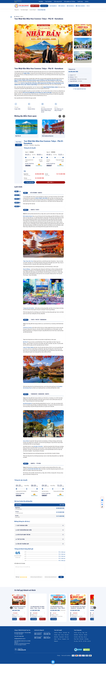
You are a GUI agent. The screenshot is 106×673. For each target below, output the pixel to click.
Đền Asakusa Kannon (47, 136)
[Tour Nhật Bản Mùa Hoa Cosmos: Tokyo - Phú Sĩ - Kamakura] (85, 599)
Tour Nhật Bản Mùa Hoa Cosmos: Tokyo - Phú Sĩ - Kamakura (84, 607)
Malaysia (56, 641)
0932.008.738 (47, 634)
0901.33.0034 (37, 638)
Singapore (64, 639)
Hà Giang (86, 639)
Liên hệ (86, 1)
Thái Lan (59, 639)
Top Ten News (48, 1)
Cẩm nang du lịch (58, 1)
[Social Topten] (11, 17)
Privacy (58, 655)
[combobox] (26, 613)
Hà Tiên (84, 641)
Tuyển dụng (80, 1)
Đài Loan (67, 637)
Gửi (61, 577)
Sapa (83, 632)
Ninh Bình (76, 634)
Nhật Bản (56, 637)
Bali (68, 639)
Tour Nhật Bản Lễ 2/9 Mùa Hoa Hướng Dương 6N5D (65, 607)
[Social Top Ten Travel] (102, 500)
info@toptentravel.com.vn (19, 638)
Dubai (55, 639)
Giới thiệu (41, 1)
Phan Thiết (76, 639)
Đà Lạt (85, 637)
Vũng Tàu (81, 634)
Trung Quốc (61, 637)
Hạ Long (79, 632)
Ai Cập (62, 634)
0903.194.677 (47, 638)
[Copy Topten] (11, 20)
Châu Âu (56, 632)
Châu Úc (60, 632)
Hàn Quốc (67, 634)
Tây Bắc (85, 634)
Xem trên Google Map (19, 636)
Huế (86, 632)
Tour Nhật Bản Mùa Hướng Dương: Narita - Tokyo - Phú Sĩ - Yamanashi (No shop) (25, 607)
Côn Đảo (76, 637)
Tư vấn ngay (73, 85)
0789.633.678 (22, 650)
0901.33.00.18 (37, 634)
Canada (55, 634)
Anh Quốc (65, 632)
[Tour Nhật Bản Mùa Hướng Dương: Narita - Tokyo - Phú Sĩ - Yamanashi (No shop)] (26, 599)
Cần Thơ (80, 641)
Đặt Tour (50, 619)
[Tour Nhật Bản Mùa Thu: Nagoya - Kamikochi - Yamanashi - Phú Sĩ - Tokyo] (46, 599)
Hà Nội (75, 632)
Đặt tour (85, 85)
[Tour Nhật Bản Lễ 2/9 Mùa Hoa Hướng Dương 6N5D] (65, 599)
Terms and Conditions (66, 655)
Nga (59, 634)
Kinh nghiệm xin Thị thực (69, 1)
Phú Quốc (81, 639)
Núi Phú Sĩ (18, 136)
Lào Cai (89, 641)
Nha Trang (81, 637)
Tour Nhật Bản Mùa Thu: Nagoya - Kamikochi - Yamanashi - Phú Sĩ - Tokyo (45, 607)
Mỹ (68, 632)
